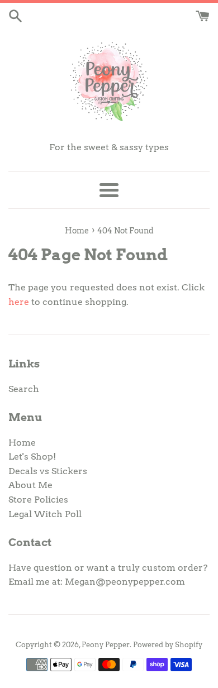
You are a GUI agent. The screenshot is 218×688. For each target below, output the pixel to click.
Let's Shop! (32, 456)
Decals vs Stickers (47, 471)
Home (22, 442)
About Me (30, 485)
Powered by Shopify (167, 645)
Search (23, 389)
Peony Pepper (106, 645)
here (18, 302)
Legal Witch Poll (45, 514)
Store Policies (38, 499)
